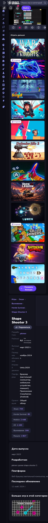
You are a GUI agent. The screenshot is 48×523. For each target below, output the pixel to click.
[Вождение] (3, 57)
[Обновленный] (3, 27)
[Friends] (4, 8)
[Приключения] (3, 77)
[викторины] (3, 53)
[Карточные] (3, 65)
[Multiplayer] (3, 35)
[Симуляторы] (3, 81)
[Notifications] (17, 8)
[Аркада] (3, 49)
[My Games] (10, 8)
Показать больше (28, 288)
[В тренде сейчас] (3, 23)
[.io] (3, 45)
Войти (26, 8)
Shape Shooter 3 (19, 312)
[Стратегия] (3, 93)
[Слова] (3, 85)
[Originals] (3, 31)
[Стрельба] (3, 97)
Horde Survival (18, 308)
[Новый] (3, 19)
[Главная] (3, 11)
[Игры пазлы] (3, 61)
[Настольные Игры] (3, 73)
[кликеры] (3, 69)
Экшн (21, 299)
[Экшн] (3, 101)
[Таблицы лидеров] (3, 39)
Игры (14, 299)
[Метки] (3, 107)
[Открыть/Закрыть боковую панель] (4, 3)
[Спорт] (3, 89)
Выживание (17, 303)
